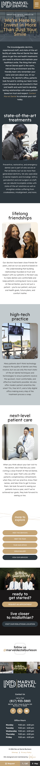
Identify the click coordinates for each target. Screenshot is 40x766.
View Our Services (20, 557)
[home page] (15, 4)
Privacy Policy (26, 752)
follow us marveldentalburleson (20, 648)
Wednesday (11, 731)
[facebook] (13, 711)
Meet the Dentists (20, 533)
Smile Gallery (20, 551)
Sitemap (15, 752)
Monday (9, 725)
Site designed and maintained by (16, 757)
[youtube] (26, 711)
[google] (20, 711)
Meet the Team (20, 539)
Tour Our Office (20, 545)
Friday (9, 737)
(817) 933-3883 (20, 699)
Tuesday (10, 728)
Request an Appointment (20, 604)
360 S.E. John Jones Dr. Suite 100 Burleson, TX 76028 (20, 705)
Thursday (10, 734)
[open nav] (36, 4)
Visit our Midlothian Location (20, 624)
